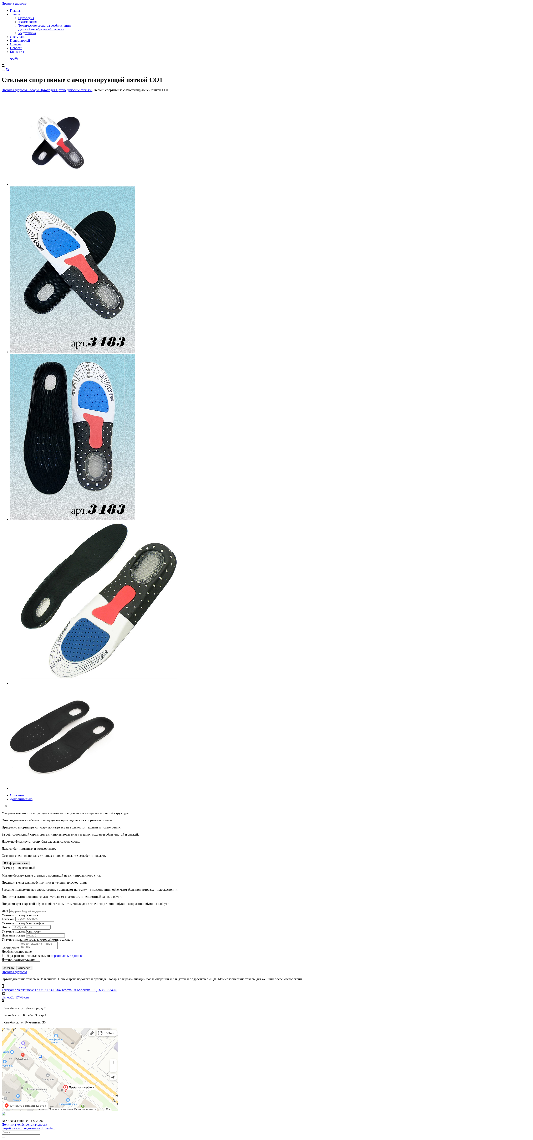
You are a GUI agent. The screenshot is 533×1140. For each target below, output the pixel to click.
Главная (15, 10)
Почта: (6, 927)
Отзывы (15, 44)
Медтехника (27, 33)
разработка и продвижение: (28, 1128)
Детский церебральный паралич (41, 29)
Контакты (17, 51)
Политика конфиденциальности (24, 1124)
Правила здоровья (14, 3)
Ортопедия (26, 18)
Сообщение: (10, 948)
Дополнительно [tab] (21, 799)
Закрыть (8, 968)
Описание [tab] (17, 795)
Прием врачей (20, 40)
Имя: (5, 911)
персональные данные (66, 955)
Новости (16, 48)
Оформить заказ (17, 863)
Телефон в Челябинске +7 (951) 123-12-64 (31, 990)
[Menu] (3, 70)
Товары (15, 14)
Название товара (13, 935)
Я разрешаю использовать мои (44, 955)
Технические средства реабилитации (44, 25)
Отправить (24, 968)
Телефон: (8, 919)
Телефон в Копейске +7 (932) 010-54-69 (89, 990)
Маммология (27, 22)
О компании (18, 36)
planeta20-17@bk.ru (15, 997)
